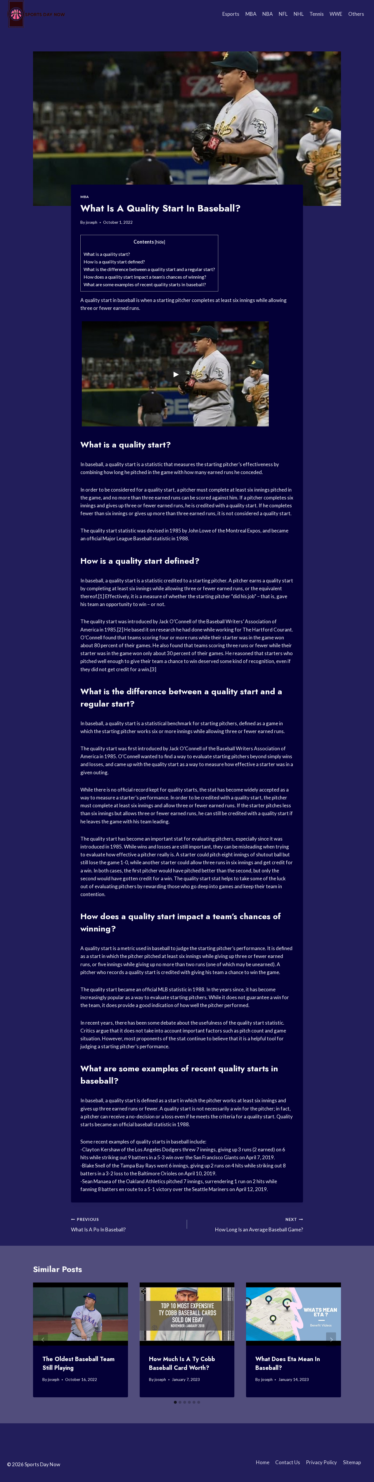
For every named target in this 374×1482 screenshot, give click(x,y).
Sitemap (352, 1462)
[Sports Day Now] (36, 14)
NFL (283, 14)
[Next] (331, 1339)
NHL (299, 14)
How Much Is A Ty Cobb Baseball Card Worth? (182, 1363)
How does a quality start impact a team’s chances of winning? (145, 277)
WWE (336, 14)
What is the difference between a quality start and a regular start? (149, 269)
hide (160, 242)
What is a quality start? (107, 254)
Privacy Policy (321, 1462)
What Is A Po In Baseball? (98, 1225)
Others (356, 14)
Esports (230, 14)
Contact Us (287, 1462)
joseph (91, 222)
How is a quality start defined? (114, 261)
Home (262, 1462)
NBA (267, 14)
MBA (251, 14)
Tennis (316, 14)
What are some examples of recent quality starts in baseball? (145, 284)
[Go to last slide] (43, 1339)
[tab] (175, 1402)
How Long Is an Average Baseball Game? (259, 1225)
